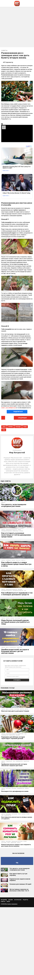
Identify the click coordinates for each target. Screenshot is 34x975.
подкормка (20, 733)
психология (12, 647)
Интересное (17, 899)
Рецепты (25, 899)
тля (25, 590)
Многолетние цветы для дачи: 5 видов (15, 711)
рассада (18, 426)
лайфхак (8, 560)
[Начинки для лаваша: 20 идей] (4, 885)
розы (25, 426)
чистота (18, 560)
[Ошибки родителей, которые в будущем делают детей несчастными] (17, 637)
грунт (19, 814)
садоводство (4, 735)
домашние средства (11, 529)
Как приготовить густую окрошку (18, 874)
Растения (23, 618)
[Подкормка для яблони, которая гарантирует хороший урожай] (17, 723)
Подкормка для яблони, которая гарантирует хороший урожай (13, 737)
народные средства (17, 590)
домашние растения (17, 841)
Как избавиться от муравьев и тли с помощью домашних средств (16, 594)
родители (19, 647)
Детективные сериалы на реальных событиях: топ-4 (19, 890)
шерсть (23, 560)
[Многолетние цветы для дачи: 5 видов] (17, 699)
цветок (22, 709)
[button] (2, 3)
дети (7, 647)
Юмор (8, 901)
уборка (13, 560)
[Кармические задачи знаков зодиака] (4, 880)
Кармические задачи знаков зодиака (20, 879)
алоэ (4, 426)
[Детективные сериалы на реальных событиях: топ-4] (4, 890)
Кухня (19, 529)
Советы (4, 50)
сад (4, 429)
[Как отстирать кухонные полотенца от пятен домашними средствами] (17, 519)
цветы (26, 709)
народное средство (6, 590)
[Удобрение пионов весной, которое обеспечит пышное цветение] (17, 751)
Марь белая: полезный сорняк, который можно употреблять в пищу (15, 622)
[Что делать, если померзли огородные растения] (17, 492)
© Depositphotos (5, 102)
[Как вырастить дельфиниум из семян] (17, 778)
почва (27, 814)
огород (23, 814)
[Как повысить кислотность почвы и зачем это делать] (17, 804)
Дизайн (10, 899)
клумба (10, 426)
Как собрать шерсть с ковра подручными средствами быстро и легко (16, 564)
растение (17, 618)
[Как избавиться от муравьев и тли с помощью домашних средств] (17, 579)
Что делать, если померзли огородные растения (13, 505)
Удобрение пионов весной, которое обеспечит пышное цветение (14, 765)
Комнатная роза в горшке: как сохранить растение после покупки (16, 845)
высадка (8, 788)
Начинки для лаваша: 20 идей (20, 884)
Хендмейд (4, 899)
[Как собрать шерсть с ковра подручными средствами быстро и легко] (17, 550)
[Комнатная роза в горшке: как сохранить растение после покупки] (17, 831)
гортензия (14, 814)
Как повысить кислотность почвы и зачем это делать (16, 818)
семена (27, 788)
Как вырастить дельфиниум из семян (14, 791)
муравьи (20, 589)
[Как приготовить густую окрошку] (4, 875)
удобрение (12, 735)
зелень (8, 618)
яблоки (18, 735)
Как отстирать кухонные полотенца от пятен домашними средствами (16, 535)
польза (12, 618)
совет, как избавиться (8, 407)
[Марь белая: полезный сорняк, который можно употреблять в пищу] (17, 607)
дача (7, 709)
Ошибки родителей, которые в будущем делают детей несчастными (15, 651)
